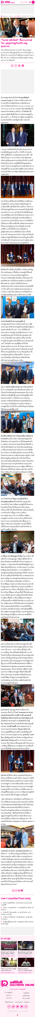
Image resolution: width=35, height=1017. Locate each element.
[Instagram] (26, 1006)
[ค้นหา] (33, 2)
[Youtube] (17, 1006)
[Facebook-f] (9, 1006)
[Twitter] (19, 890)
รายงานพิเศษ (17, 16)
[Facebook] (16, 890)
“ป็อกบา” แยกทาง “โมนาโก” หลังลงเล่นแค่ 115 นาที (25, 970)
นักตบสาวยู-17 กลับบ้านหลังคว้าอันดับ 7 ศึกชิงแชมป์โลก (8, 953)
